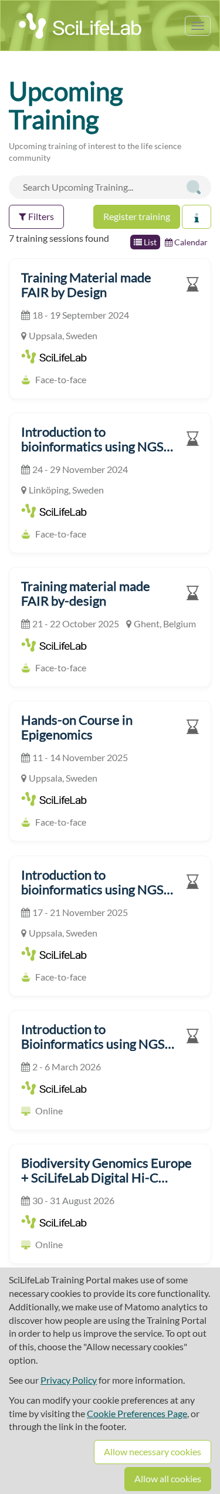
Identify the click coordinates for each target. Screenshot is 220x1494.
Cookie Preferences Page (137, 1413)
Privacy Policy (68, 1379)
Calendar (190, 242)
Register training (136, 216)
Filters (40, 216)
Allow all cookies (167, 1478)
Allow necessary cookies (152, 1451)
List (149, 242)
